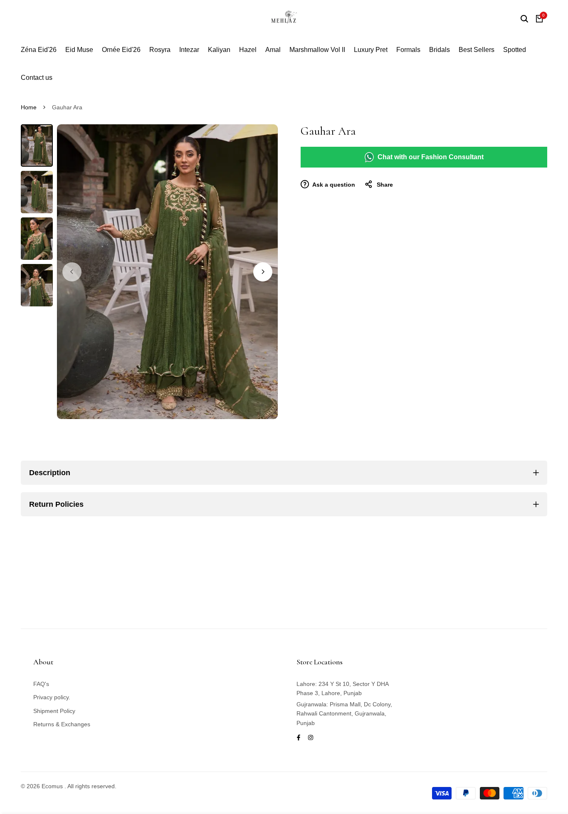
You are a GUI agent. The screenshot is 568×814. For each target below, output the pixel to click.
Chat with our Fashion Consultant (431, 156)
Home (29, 107)
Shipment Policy (54, 711)
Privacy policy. (51, 697)
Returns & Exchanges (61, 724)
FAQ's (41, 684)
